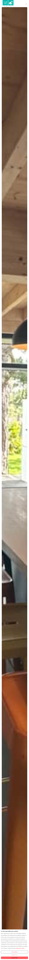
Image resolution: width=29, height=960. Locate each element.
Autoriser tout (14, 957)
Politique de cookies (20, 948)
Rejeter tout (14, 954)
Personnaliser (14, 952)
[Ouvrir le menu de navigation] (26, 3)
